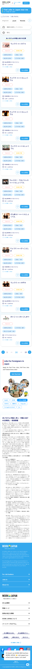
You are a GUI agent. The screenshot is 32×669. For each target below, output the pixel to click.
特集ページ (5, 608)
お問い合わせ (15, 637)
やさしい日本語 (22, 400)
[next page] (29, 352)
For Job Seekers (8, 574)
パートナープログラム (9, 624)
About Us (5, 585)
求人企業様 (5, 603)
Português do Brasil (9, 407)
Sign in (16, 661)
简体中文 (6, 403)
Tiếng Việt (23, 403)
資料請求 (6, 637)
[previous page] (3, 352)
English (6, 400)
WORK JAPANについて (9, 619)
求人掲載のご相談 (15, 642)
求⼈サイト (25, 637)
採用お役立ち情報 (8, 613)
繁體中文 (14, 403)
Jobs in (4, 580)
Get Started (16, 374)
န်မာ (19, 407)
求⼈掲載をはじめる (9, 633)
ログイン (26, 3)
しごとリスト (5, 16)
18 (26, 352)
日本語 (13, 400)
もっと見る (25, 70)
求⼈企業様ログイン (23, 633)
